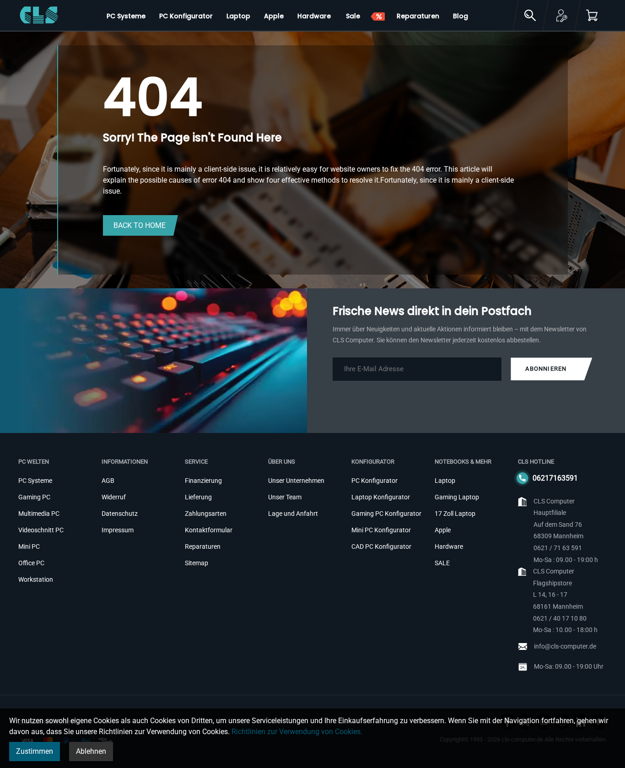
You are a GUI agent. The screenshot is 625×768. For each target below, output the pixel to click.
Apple (443, 530)
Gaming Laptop (457, 497)
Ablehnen (91, 751)
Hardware (449, 546)
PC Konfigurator (374, 480)
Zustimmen (34, 751)
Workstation (35, 579)
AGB (108, 480)
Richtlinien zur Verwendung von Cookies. (297, 731)
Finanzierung (203, 480)
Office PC (31, 563)
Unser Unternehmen (296, 480)
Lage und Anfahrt (293, 513)
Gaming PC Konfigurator (386, 513)
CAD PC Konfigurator (381, 546)
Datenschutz (120, 513)
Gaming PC (34, 497)
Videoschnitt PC (41, 530)
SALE (442, 563)
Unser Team (285, 497)
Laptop (445, 480)
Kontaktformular (208, 530)
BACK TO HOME (139, 225)
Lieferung (198, 497)
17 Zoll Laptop (455, 513)
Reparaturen (203, 546)
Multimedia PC (38, 513)
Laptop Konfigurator (380, 497)
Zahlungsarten (205, 513)
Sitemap (196, 563)
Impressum (118, 530)
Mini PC (29, 546)
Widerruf (114, 497)
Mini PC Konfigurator (381, 530)
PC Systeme (35, 480)
